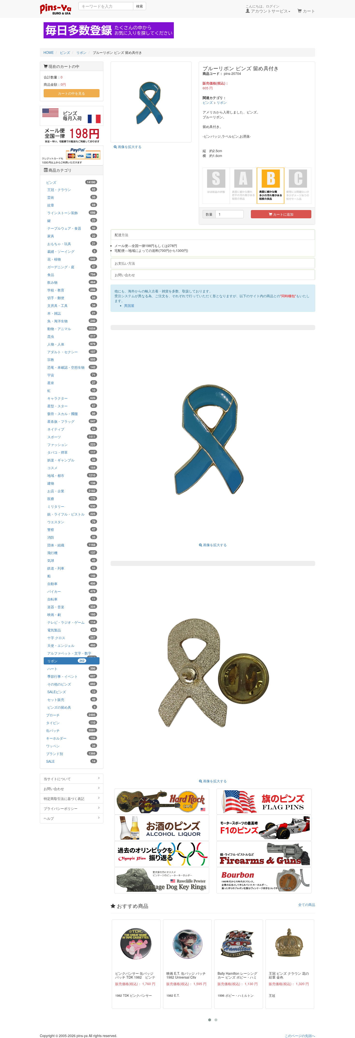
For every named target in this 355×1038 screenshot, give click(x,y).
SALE (70, 761)
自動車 (71, 583)
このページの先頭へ (300, 1035)
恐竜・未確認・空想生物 (71, 367)
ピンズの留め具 (71, 707)
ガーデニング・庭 (71, 266)
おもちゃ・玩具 (71, 243)
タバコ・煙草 (71, 452)
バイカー (71, 591)
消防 (71, 537)
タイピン (70, 722)
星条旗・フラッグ (71, 421)
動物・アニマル (71, 328)
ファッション (71, 444)
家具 (71, 235)
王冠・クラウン (71, 189)
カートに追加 (282, 214)
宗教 (71, 359)
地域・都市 (71, 475)
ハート (71, 668)
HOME (48, 52)
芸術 (71, 197)
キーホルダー (70, 738)
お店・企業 (71, 490)
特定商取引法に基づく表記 (64, 798)
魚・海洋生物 (71, 320)
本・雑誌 (71, 313)
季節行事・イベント (71, 676)
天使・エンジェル (71, 645)
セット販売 (71, 699)
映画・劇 (71, 614)
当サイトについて (57, 778)
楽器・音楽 (71, 606)
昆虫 (71, 336)
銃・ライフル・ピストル (71, 514)
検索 (139, 6)
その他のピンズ (71, 684)
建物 (71, 483)
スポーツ (71, 436)
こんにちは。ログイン (267, 9)
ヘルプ (49, 818)
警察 (71, 529)
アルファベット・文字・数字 (71, 654)
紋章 (71, 205)
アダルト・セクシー (71, 351)
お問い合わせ (125, 274)
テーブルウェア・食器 (71, 228)
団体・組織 (71, 545)
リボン (222, 102)
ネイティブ (71, 429)
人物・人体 (71, 344)
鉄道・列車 (71, 568)
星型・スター (71, 405)
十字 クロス (71, 637)
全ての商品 (306, 904)
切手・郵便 (71, 297)
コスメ (71, 467)
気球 (71, 560)
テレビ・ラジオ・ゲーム (71, 622)
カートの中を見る (71, 93)
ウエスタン (71, 521)
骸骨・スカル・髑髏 (71, 413)
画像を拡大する (129, 146)
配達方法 (121, 234)
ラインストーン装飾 (71, 212)
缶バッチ (70, 730)
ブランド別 (70, 753)
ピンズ (208, 102)
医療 (71, 498)
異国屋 (129, 305)
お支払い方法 (125, 263)
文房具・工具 (71, 305)
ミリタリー (71, 506)
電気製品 (71, 630)
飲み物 (71, 282)
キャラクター (71, 398)
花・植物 (71, 259)
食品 (71, 274)
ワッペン (70, 745)
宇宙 (71, 375)
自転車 (71, 599)
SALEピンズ (71, 691)
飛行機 (71, 552)
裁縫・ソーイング (71, 251)
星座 (71, 382)
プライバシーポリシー (61, 808)
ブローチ (70, 715)
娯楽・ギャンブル (71, 460)
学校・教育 (71, 290)
